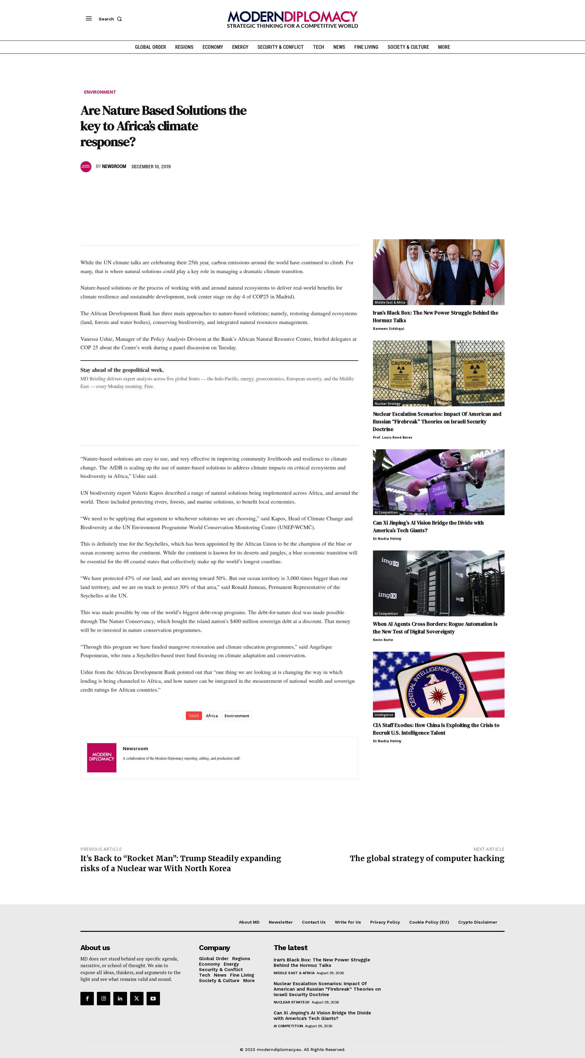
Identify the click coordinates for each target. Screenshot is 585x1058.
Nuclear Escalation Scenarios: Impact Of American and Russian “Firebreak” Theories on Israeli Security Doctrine (437, 421)
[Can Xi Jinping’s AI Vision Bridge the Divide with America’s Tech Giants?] (439, 482)
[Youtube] (153, 998)
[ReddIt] (142, 184)
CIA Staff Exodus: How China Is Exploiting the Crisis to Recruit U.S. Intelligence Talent (436, 728)
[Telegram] (157, 184)
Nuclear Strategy (387, 403)
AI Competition (386, 512)
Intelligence (384, 715)
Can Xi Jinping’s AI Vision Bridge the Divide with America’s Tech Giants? (322, 1015)
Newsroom (114, 167)
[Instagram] (103, 998)
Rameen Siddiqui (388, 328)
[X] (100, 184)
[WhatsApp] (114, 184)
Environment (100, 92)
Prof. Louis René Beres (392, 437)
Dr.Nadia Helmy (387, 538)
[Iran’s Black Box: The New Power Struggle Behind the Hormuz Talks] (439, 272)
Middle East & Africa (390, 302)
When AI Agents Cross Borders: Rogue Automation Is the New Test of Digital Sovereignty (435, 627)
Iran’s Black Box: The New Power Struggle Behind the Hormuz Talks (322, 962)
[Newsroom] (86, 166)
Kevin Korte (383, 639)
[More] (171, 184)
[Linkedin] (128, 184)
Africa (212, 715)
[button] (111, 18)
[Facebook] (86, 184)
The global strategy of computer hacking (427, 858)
